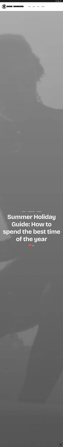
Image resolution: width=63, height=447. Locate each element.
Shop (38, 6)
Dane (33, 245)
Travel (24, 211)
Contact (43, 6)
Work (29, 6)
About (34, 6)
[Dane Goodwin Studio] (13, 6)
